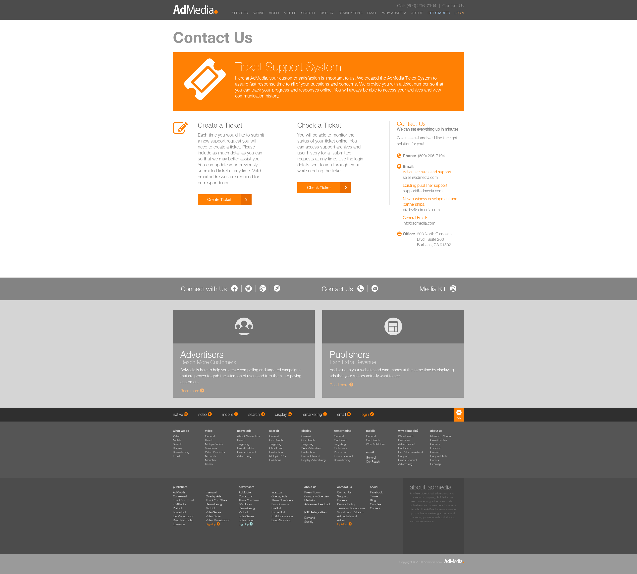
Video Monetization (218, 520)
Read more (190, 390)
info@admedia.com (419, 223)
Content (375, 508)
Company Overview (316, 496)
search (274, 430)
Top (458, 417)
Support (342, 496)
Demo (209, 464)
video (208, 430)
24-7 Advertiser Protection (311, 450)
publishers (180, 487)
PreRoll (177, 508)
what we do (181, 430)
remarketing (342, 430)
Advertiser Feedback (317, 504)
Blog (373, 500)
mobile (370, 430)
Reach (209, 440)
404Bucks (179, 504)
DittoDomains (280, 504)
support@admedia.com (422, 191)
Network (210, 456)
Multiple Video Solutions (214, 446)
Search (308, 13)
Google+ (375, 504)
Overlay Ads (213, 496)
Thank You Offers (216, 500)
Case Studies (438, 440)
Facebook (376, 492)
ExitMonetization (183, 516)
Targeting (243, 444)
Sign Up (211, 524)
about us (436, 430)
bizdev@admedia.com (421, 209)
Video (274, 13)
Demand (309, 518)
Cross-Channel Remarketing (343, 458)
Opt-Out (343, 524)
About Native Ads (248, 436)
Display (327, 13)
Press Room (312, 492)
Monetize (211, 460)
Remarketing (350, 13)
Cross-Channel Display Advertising (313, 458)
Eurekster (179, 524)
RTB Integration (315, 512)
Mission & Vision (440, 436)
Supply (308, 522)
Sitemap (435, 464)
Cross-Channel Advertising (246, 454)
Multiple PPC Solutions (277, 458)
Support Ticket (439, 456)
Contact (435, 452)
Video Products (215, 452)
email (370, 452)
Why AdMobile (375, 444)
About (417, 13)
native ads (244, 430)
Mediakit (309, 500)
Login (459, 13)
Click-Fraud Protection (276, 450)
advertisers (246, 487)
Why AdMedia (394, 13)
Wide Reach (405, 436)
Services (240, 13)
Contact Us (344, 492)
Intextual (211, 492)
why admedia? (408, 430)
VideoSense (213, 512)
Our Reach (276, 440)
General (210, 436)
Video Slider (213, 516)
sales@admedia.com (420, 177)
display (306, 430)
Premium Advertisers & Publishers (406, 444)
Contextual (180, 496)
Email (372, 13)
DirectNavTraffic (183, 520)
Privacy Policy (346, 504)
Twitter (374, 496)
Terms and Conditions (351, 508)
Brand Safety (245, 448)
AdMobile (179, 492)
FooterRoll (179, 512)
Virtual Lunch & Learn (350, 512)
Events (434, 460)
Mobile (290, 13)
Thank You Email (183, 500)
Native (258, 13)
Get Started (439, 13)
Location (435, 448)
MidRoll (210, 508)
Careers (435, 444)
